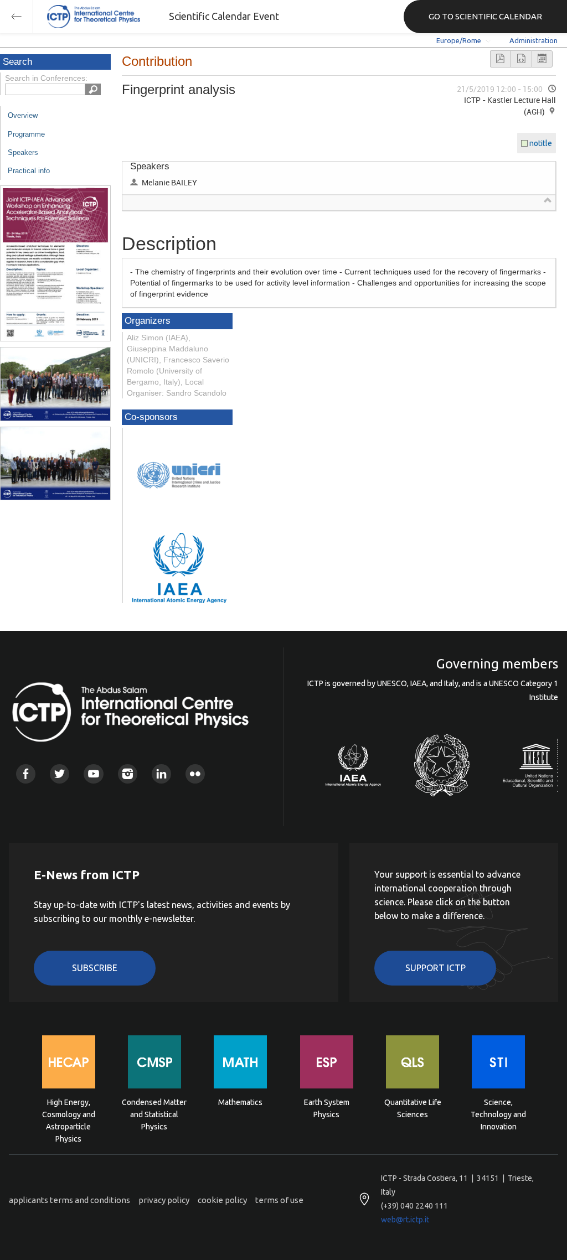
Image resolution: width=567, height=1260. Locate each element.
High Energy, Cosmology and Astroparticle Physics (68, 1113)
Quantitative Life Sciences (412, 1108)
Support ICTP (435, 968)
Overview (23, 115)
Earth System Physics (326, 1108)
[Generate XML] (521, 59)
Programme (26, 134)
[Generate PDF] (500, 59)
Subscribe (94, 968)
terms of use (279, 1200)
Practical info (29, 171)
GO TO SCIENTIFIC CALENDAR (485, 16)
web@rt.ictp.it (405, 1219)
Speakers (23, 152)
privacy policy (163, 1200)
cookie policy (222, 1200)
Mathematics (240, 1102)
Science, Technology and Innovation (498, 1113)
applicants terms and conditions (69, 1200)
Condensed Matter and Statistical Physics (154, 1113)
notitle (540, 143)
